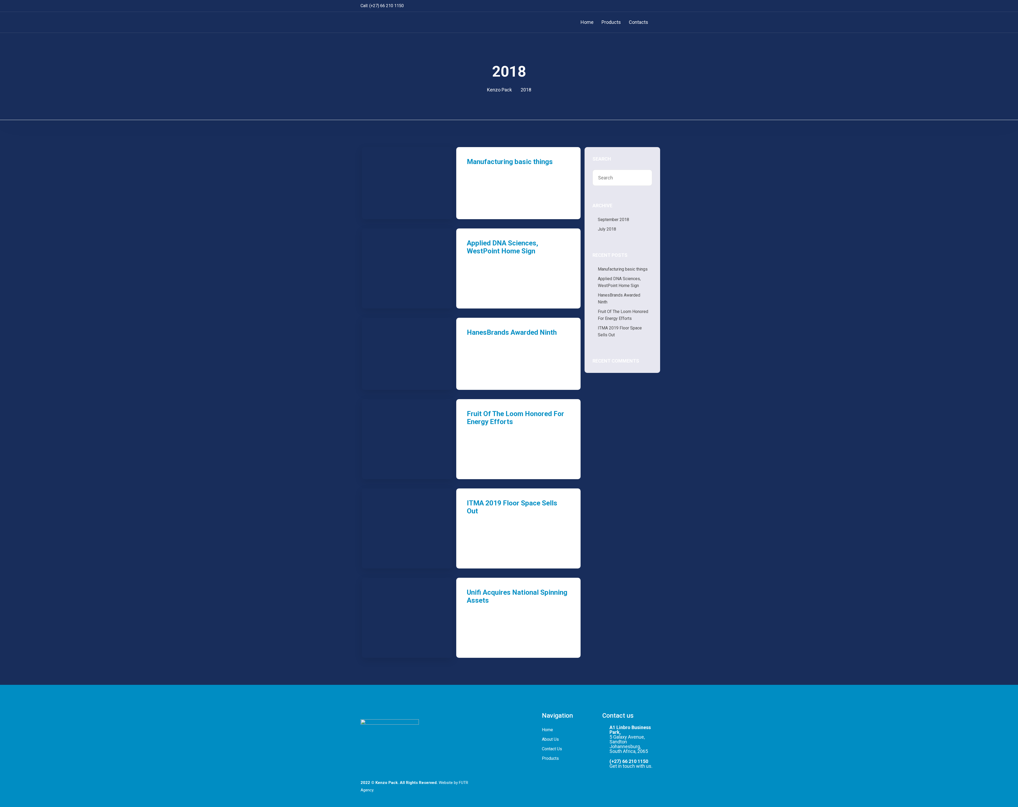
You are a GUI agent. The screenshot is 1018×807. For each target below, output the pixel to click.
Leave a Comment (489, 204)
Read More (481, 197)
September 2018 (613, 219)
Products (611, 22)
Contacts (638, 22)
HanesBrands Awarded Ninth (512, 332)
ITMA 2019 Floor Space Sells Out (620, 331)
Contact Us (552, 748)
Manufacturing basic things (510, 162)
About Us (550, 739)
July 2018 (607, 229)
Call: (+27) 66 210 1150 (382, 5)
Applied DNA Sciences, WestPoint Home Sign (502, 247)
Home (587, 22)
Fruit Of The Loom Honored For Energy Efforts (623, 315)
